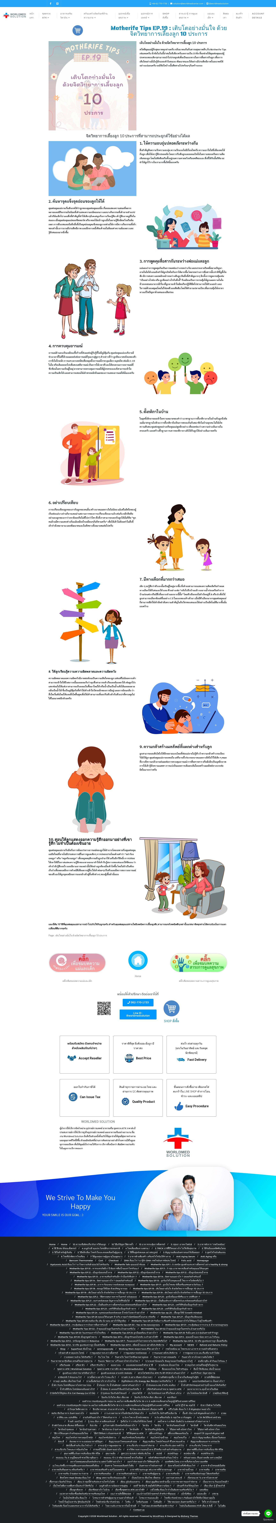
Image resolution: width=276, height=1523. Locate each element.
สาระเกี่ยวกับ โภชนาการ (200, 1445)
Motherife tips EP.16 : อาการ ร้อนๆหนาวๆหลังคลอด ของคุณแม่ (105, 1284)
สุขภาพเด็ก (110, 1453)
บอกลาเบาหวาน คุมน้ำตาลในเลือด (202, 1389)
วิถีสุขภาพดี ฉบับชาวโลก (208, 1429)
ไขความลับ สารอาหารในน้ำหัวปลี (120, 1505)
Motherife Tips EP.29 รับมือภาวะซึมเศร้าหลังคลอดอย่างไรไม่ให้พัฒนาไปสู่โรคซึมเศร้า (172, 1320)
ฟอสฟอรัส (94, 1413)
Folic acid (186, 1260)
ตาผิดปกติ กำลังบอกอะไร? (70, 1377)
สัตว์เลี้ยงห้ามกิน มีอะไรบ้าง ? (79, 1445)
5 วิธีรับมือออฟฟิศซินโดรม (214, 1248)
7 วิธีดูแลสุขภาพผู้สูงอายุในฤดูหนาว (106, 1256)
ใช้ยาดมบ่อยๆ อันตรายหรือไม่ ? (182, 1501)
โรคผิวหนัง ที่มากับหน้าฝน (108, 1501)
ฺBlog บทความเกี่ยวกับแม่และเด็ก (111, 1477)
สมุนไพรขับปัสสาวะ (107, 1437)
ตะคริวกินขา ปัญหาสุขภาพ (203, 1373)
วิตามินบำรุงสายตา (87, 1429)
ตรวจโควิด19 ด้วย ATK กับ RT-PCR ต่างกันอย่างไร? (161, 1373)
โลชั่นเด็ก (157, 1501)
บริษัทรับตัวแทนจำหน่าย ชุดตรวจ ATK (164, 1389)
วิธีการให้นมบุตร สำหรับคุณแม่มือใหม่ (71, 1433)
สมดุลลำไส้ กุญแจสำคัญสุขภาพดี (209, 1433)
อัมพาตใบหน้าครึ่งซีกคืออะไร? (181, 1465)
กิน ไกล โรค (103, 1357)
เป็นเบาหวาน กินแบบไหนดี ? (216, 1481)
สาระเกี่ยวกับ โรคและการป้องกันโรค (71, 1449)
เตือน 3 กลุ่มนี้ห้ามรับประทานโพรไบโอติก (96, 1481)
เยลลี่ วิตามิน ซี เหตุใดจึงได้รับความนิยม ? (152, 1485)
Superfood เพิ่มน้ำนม (81, 1349)
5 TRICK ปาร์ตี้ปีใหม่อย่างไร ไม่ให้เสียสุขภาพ (175, 1248)
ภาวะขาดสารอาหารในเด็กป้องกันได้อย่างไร (124, 1413)
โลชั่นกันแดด (142, 1501)
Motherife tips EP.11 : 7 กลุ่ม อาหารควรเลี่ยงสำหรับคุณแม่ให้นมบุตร (176, 1268)
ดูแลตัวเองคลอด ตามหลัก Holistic (116, 1373)
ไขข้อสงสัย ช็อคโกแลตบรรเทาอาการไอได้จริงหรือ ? (76, 1505)
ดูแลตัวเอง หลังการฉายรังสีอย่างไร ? (79, 1373)
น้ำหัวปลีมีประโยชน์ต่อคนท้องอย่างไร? (77, 1389)
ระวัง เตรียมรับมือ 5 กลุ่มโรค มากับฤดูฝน (173, 1417)
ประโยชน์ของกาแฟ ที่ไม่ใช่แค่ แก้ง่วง (164, 1393)
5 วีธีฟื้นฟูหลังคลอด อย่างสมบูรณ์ (143, 1252)
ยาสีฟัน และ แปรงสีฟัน (67, 1417)
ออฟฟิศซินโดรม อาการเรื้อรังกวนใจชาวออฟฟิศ (186, 1461)
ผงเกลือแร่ (171, 1397)
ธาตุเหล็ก (182, 1381)
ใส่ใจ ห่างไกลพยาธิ (210, 1501)
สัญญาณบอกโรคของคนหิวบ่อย (123, 1441)
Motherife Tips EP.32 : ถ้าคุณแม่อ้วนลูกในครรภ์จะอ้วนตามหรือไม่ (104, 1328)
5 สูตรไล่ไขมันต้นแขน (215, 1252)
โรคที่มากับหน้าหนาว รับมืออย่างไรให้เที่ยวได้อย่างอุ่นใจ (189, 1498)
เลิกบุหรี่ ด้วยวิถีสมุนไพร (187, 1485)
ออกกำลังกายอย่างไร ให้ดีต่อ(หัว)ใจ (143, 1461)
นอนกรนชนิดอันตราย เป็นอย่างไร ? (208, 1381)
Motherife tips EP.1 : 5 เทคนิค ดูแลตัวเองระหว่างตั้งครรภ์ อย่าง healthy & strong (189, 1264)
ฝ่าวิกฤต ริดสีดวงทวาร (77, 1409)
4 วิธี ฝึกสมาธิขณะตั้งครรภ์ (64, 1248)
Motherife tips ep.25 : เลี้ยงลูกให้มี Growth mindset (176, 1312)
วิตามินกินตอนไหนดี (175, 1425)
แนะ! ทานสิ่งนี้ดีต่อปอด (121, 1493)
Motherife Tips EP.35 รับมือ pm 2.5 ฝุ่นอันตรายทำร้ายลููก (190, 1332)
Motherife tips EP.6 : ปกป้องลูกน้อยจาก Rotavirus (75, 1341)
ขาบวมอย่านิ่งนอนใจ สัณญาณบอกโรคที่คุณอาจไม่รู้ (168, 1361)
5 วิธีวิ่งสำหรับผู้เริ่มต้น (62, 1252)
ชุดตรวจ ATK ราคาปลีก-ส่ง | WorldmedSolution (120, 1369)
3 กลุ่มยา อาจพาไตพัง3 (181, 1244)
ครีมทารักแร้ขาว (97, 1365)
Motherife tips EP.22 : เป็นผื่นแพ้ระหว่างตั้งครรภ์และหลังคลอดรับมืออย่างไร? (171, 1300)
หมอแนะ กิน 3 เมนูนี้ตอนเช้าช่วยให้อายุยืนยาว (77, 1457)
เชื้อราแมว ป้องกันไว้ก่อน (60, 1481)
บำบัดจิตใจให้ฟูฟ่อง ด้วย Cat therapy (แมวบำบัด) (72, 1393)
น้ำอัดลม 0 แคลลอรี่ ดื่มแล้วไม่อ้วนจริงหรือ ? (120, 1389)
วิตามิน (145, 1425)
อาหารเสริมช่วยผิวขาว (127, 1473)
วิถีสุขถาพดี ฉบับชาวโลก (181, 1429)
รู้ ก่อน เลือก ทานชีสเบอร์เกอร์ (101, 1421)
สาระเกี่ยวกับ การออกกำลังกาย (140, 1445)
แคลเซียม (203, 1489)
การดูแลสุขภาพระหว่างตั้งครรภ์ (104, 1353)
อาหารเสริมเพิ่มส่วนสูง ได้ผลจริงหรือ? (202, 1473)
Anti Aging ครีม (209, 1256)
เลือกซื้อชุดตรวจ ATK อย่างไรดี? (130, 1489)
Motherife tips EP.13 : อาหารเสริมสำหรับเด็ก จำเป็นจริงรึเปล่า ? (107, 1276)
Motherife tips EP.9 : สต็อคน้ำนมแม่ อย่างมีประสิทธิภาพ (137, 1345)
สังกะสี (61, 1441)
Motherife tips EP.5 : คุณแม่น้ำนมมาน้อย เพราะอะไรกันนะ (192, 1337)
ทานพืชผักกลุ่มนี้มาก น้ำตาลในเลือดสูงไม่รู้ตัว (178, 1377)
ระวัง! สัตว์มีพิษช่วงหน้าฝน (209, 1417)
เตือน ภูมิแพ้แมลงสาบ (130, 1481)
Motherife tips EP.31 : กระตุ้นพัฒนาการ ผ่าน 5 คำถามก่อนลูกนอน (196, 1324)
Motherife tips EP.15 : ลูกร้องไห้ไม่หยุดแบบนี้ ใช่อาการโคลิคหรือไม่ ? (171, 1280)
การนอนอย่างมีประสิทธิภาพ (164, 1353)
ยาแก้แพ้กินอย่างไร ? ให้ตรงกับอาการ (100, 1417)
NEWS (190, 1345)
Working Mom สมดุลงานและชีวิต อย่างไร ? (139, 1349)
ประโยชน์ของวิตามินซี (197, 1393)
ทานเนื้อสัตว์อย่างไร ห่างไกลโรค (101, 1381)
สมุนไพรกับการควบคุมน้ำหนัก (79, 1437)
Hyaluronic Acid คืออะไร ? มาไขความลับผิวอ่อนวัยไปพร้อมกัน (79, 1264)
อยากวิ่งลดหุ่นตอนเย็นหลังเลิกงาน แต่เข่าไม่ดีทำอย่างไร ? (96, 1461)
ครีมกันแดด (65, 1365)
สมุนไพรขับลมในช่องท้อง (133, 1437)
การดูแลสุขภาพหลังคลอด (135, 1353)
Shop (62, 1349)
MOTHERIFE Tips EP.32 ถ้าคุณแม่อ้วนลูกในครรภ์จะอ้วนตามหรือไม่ (173, 1328)
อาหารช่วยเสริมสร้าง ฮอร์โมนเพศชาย (107, 1469)
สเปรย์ (159, 1453)
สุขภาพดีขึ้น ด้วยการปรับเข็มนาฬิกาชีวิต (205, 1449)
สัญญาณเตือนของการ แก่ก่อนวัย (205, 1441)
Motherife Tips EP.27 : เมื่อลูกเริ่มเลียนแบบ (181, 1317)
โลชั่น (127, 1501)
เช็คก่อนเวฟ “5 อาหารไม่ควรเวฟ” (203, 1477)
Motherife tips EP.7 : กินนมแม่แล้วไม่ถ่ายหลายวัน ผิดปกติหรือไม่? (136, 1341)
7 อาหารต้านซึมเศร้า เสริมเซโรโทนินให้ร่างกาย (149, 1256)
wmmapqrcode (105, 1349)
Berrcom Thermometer (81, 1260)
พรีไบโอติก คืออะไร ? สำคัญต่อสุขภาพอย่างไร (189, 1409)
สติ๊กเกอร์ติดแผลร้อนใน (178, 1433)
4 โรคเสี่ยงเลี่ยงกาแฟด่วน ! (138, 1248)
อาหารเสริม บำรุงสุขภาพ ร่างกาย (73, 1473)
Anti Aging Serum (185, 1256)
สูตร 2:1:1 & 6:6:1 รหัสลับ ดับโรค (136, 1453)
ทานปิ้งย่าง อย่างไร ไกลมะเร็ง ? (101, 1377)
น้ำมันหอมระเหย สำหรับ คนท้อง (160, 1385)
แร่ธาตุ (215, 1493)
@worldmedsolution (219, 3)
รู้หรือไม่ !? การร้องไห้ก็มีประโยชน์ (136, 1421)
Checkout (114, 1260)
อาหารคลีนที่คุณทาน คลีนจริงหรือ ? (68, 1469)
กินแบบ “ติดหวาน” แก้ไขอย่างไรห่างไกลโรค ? (119, 1361)
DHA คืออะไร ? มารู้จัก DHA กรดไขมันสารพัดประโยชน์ (150, 1260)
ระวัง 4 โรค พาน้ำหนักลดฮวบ (135, 1417)
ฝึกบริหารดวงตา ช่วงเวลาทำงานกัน (108, 1409)
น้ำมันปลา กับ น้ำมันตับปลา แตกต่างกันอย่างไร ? (119, 1385)
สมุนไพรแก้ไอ (180, 1437)
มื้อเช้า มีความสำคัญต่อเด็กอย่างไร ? (199, 1413)
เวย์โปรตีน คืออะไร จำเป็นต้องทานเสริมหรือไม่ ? (172, 1489)
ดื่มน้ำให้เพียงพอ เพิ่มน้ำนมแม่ (207, 1369)
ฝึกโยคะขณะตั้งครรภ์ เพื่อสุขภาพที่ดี (146, 1409)
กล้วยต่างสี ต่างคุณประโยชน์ (71, 1353)
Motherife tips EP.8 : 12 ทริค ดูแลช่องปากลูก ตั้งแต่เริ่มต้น (200, 1341)
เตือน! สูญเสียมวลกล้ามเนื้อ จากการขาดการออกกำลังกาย (171, 1481)
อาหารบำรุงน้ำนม (186, 1469)
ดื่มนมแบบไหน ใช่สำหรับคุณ (175, 1369)
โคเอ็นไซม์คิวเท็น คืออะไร (75, 1498)
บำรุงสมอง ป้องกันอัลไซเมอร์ (113, 1393)
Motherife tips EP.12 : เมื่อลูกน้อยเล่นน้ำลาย (91, 1272)
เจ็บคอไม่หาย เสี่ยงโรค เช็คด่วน (146, 1477)
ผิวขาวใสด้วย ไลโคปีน (211, 1405)
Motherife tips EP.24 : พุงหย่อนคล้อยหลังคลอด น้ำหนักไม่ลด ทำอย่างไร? (110, 1312)
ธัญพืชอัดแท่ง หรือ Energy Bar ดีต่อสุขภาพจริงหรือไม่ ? (147, 1381)
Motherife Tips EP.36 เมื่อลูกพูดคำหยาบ (77, 1337)
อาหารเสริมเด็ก (173, 1473)
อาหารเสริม (204, 1469)
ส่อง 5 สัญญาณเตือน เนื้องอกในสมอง (209, 1437)
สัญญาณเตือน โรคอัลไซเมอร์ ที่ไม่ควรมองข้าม (164, 1441)
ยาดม (223, 1413)
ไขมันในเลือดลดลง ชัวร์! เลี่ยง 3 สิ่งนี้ (195, 1505)
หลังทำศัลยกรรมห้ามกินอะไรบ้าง (163, 1457)
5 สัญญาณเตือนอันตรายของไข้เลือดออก (181, 1252)
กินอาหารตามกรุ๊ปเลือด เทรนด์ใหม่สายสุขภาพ (71, 1361)
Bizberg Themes (189, 1516)
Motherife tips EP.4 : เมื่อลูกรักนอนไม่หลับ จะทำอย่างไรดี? (130, 1337)
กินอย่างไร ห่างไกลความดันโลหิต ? (198, 1357)
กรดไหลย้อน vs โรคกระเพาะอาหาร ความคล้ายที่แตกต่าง (192, 1349)
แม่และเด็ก (202, 1493)
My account (176, 1345)
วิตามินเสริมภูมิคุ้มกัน (154, 1429)
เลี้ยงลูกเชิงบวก (76, 1489)
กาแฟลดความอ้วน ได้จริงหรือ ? (78, 1357)
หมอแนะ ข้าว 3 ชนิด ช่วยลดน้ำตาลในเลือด (123, 1457)
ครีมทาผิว (80, 1365)
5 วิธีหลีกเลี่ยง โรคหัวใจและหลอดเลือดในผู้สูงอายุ (100, 1252)
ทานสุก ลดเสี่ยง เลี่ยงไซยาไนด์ (67, 1381)
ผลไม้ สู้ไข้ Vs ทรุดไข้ (185, 1405)
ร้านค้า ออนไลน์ (75, 1421)
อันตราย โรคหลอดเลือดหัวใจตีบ (119, 1465)
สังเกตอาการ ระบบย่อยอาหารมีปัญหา (86, 1441)
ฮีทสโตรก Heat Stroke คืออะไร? (75, 1477)
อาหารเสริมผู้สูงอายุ (151, 1473)
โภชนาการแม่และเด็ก (149, 1498)
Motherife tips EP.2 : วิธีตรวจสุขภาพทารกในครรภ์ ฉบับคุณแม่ (107, 1296)
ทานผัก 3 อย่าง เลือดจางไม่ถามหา (137, 1377)
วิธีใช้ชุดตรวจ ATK (134, 1433)
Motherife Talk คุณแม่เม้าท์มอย (130, 1264)
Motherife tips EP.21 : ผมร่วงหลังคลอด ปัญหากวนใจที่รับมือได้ (100, 1300)
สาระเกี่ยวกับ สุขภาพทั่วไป (172, 1445)
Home (52, 1244)
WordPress (158, 1516)
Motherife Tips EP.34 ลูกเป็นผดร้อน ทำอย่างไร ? (134, 1332)
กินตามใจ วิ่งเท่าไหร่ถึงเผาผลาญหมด (131, 1357)
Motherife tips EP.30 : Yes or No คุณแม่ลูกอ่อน (136, 1324)
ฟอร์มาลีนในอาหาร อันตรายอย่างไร (67, 1413)
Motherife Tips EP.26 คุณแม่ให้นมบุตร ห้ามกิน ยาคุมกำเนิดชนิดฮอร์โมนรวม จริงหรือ (115, 1317)
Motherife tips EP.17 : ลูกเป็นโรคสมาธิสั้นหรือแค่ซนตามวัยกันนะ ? (171, 1284)
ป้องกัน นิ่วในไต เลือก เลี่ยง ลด (115, 1397)
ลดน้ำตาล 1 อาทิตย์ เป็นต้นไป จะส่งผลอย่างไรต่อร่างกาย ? (184, 1421)
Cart (101, 1260)
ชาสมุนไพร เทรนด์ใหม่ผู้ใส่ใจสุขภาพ (201, 1365)
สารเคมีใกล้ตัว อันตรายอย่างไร (107, 1449)
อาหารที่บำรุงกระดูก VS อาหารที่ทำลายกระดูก (151, 1469)
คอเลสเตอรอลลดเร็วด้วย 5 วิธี (139, 1365)
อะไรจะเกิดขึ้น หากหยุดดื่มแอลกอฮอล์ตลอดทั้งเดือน (76, 1465)
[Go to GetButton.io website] (268, 1520)
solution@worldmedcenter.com (188, 3)
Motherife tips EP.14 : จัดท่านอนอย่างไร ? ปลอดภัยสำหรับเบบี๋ (171, 1276)
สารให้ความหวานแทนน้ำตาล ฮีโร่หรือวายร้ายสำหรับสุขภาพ (154, 1449)
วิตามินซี (194, 1425)
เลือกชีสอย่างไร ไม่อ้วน (99, 1489)
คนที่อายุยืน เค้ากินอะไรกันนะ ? (212, 1361)
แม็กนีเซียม (186, 1493)
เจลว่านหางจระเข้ (174, 1477)
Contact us (139, 1509)
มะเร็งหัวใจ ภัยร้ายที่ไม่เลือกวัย (163, 1413)
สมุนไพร (56, 1437)
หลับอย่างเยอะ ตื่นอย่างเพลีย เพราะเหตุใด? (203, 1457)
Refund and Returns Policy (213, 1345)
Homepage (203, 1260)
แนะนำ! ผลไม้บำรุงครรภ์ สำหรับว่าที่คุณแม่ (156, 1493)
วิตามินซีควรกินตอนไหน (215, 1425)
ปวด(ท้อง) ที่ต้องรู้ (220, 1393)
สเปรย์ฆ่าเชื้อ (189, 1453)
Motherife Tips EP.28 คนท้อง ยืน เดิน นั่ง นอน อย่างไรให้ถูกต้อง (96, 1320)
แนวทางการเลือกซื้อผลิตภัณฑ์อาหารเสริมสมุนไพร (82, 1493)
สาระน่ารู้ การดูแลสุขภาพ (109, 1445)
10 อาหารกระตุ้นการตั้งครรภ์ (152, 1244)
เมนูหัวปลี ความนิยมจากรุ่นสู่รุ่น (113, 1485)
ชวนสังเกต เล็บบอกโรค (169, 1365)
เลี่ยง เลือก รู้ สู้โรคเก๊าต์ (214, 1485)
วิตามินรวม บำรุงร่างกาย (113, 1429)
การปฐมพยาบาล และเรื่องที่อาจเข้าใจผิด (201, 1353)
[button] (92, 86)
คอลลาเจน (116, 1365)
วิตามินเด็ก (134, 1429)
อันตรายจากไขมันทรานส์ (150, 1465)
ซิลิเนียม (152, 1369)
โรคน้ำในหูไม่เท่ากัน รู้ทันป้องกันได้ (74, 1501)
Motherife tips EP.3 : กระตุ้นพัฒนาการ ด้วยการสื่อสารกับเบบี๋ (78, 1324)
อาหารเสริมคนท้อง (102, 1473)
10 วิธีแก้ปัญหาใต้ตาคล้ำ (123, 1244)
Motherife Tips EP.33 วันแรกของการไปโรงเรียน (83, 1332)
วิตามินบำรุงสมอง (66, 1429)
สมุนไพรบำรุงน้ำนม (159, 1437)
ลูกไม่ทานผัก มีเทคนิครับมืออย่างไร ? (120, 1425)
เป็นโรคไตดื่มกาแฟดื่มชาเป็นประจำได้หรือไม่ (73, 1485)
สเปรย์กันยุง (173, 1453)
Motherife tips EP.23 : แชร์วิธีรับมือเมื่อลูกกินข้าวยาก (177, 1304)
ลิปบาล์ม (93, 1425)
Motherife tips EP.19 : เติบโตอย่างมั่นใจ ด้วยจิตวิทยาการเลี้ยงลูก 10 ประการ (168, 1288)
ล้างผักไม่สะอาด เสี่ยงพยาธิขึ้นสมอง (68, 1425)
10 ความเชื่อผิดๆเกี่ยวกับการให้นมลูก (89, 1244)
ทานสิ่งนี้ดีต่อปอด (212, 1377)
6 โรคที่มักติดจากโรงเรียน (73, 1256)
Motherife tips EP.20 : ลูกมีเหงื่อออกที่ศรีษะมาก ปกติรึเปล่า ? (171, 1296)
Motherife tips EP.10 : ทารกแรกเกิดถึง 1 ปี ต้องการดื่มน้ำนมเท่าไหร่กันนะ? (104, 1268)
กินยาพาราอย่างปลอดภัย (165, 1357)
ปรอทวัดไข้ (137, 1393)
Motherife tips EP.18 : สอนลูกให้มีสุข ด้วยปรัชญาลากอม (100, 1288)
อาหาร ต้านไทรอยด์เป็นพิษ (213, 1465)
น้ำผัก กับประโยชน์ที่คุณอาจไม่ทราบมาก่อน (71, 1385)
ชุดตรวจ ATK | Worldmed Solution (74, 1369)
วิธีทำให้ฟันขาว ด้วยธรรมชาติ (107, 1433)
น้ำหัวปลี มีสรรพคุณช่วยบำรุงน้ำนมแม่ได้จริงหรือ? (203, 1385)
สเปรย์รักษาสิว (207, 1453)
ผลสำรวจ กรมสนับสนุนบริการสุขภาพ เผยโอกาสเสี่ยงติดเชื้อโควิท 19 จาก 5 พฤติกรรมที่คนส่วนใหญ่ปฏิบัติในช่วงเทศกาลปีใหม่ (138, 1401)
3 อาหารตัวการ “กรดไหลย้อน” (211, 1244)
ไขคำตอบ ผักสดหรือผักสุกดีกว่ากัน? (158, 1505)
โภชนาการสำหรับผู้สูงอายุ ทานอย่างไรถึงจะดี (112, 1498)
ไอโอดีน (222, 1505)
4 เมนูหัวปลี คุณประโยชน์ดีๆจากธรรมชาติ (101, 1248)
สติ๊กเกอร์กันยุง (155, 1433)
